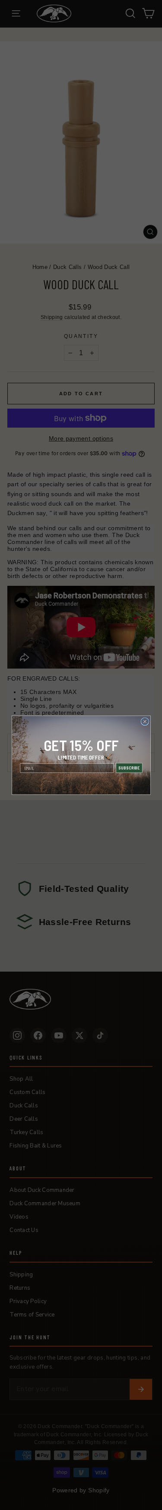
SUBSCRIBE (129, 767)
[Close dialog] (144, 721)
